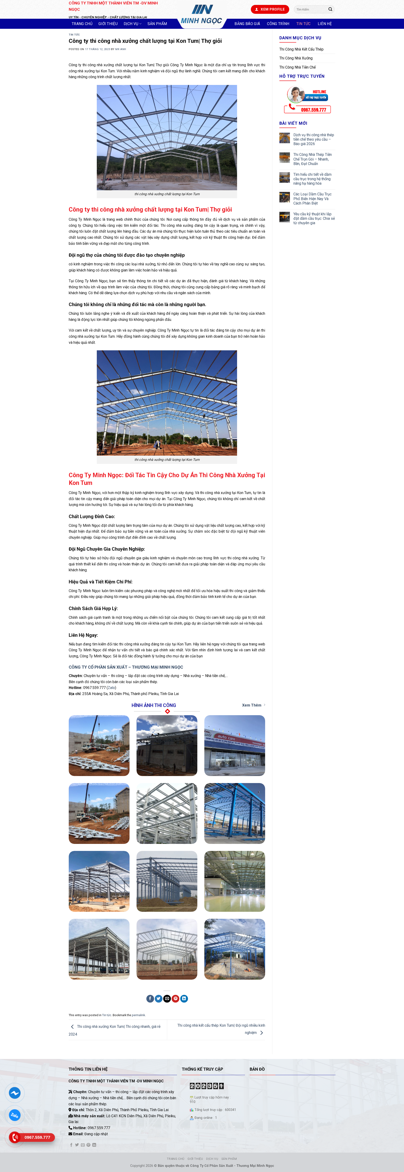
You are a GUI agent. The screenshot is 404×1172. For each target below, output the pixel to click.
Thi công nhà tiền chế (297, 67)
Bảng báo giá (247, 24)
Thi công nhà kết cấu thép (301, 49)
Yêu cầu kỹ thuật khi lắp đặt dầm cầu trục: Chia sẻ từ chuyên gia (314, 218)
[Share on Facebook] (150, 999)
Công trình (278, 24)
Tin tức (303, 24)
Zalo (111, 687)
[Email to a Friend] (167, 999)
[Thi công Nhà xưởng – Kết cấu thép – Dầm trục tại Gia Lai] (202, 14)
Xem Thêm (251, 705)
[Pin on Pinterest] (175, 999)
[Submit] (330, 9)
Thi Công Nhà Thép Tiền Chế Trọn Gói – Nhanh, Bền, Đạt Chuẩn (312, 159)
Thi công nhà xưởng (296, 58)
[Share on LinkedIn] (184, 999)
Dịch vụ (131, 24)
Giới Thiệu (108, 24)
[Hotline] (14, 1137)
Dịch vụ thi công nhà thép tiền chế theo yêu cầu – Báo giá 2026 (313, 139)
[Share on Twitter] (158, 999)
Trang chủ (82, 24)
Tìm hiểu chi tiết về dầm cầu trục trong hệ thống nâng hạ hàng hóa (312, 179)
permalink (138, 1015)
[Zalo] (14, 1115)
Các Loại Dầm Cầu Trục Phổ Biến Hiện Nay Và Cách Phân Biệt (312, 198)
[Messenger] (14, 1093)
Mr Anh (120, 49)
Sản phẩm (157, 24)
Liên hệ (325, 24)
